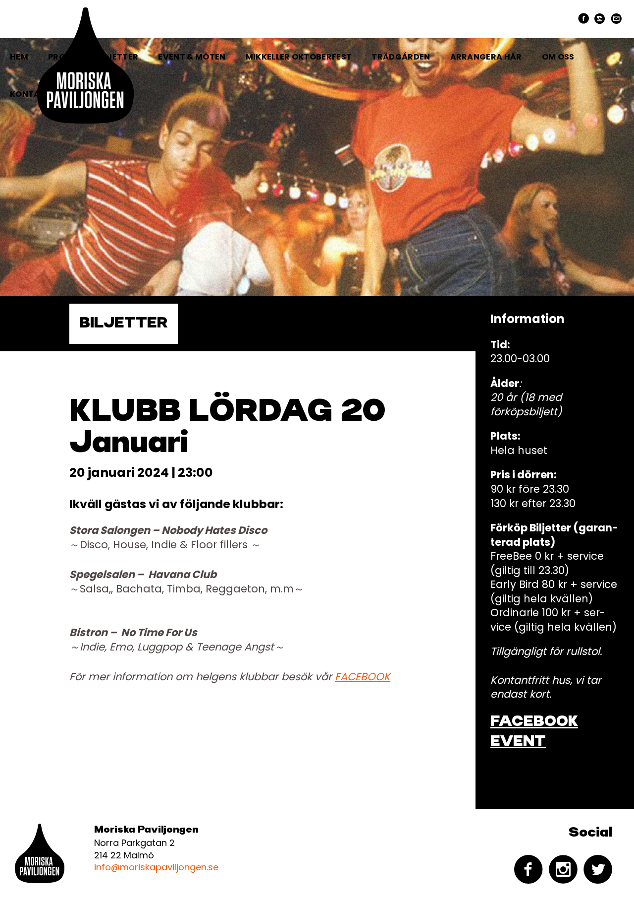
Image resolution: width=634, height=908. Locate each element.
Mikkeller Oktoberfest (299, 57)
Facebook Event (534, 732)
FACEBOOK (362, 676)
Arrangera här (486, 57)
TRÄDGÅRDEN (400, 57)
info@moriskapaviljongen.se (156, 867)
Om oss (558, 57)
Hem (19, 57)
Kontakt (30, 94)
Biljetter (123, 323)
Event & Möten (191, 57)
